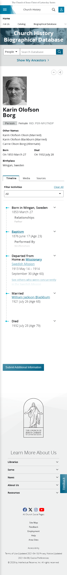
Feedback (63, 483)
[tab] (11, 178)
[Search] (59, 52)
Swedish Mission (23, 264)
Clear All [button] (59, 187)
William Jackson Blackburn (31, 297)
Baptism (18, 231)
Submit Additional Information (23, 367)
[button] (35, 211)
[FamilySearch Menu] (53, 72)
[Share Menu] (60, 72)
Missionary (34, 259)
